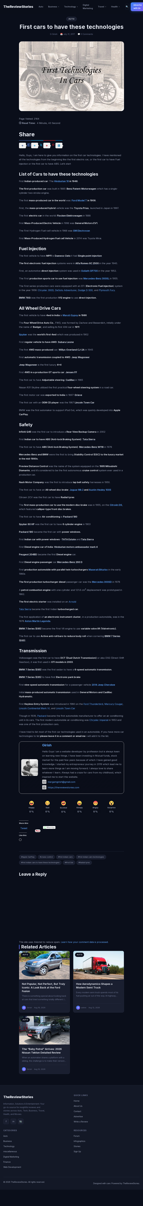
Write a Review (81, 1121)
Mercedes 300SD (102, 581)
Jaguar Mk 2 (77, 489)
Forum (77, 1136)
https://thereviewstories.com (63, 787)
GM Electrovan (81, 230)
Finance (7, 1162)
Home (76, 1101)
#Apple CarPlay (27, 857)
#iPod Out (69, 862)
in (13, 1121)
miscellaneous (10, 1151)
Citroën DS (116, 505)
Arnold (72, 601)
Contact (77, 1111)
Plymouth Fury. (107, 290)
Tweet (23, 828)
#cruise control (46, 857)
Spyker (23, 334)
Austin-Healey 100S (100, 489)
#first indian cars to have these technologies (40, 862)
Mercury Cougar (113, 704)
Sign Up (77, 1151)
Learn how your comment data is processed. (84, 942)
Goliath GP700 (89, 270)
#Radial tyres (84, 862)
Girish (47, 745)
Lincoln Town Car (65, 708)
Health (114, 6)
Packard (41, 715)
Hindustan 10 (61, 181)
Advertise (78, 1116)
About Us (78, 1106)
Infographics (79, 1141)
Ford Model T (79, 200)
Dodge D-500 (85, 290)
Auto (41, 6)
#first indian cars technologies (91, 857)
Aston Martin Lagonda (37, 621)
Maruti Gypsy (70, 315)
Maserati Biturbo (98, 569)
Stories (77, 1146)
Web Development (12, 1167)
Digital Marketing (88, 6)
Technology (70, 6)
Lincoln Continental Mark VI (34, 708)
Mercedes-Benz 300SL (96, 278)
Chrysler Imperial (98, 720)
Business (52, 6)
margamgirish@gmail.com (61, 781)
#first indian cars (65, 857)
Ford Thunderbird (93, 704)
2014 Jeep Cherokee (103, 684)
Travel (101, 6)
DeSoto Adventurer (66, 290)
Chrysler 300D (46, 290)
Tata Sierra (25, 609)
